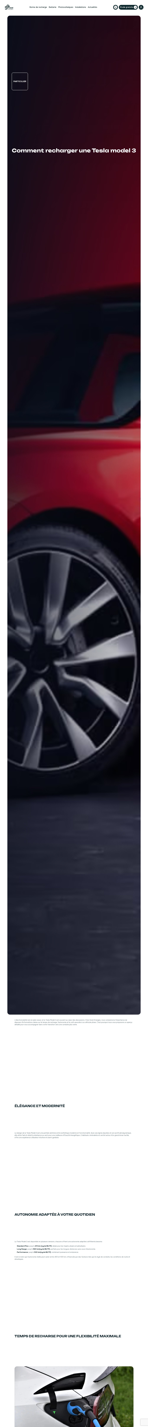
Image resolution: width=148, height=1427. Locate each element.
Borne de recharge (38, 7)
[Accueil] (9, 7)
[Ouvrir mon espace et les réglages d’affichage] (141, 7)
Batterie (52, 7)
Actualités (92, 7)
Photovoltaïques (65, 7)
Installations (80, 7)
